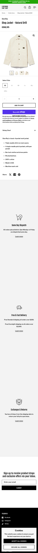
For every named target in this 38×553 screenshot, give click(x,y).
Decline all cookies (19, 547)
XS (5, 85)
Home (3, 13)
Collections (11, 13)
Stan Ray (5, 19)
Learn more (19, 236)
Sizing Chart (7, 130)
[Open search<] (25, 7)
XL (32, 85)
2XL (5, 91)
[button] (33, 99)
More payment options (19, 115)
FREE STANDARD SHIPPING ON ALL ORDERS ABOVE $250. (19, 2)
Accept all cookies (19, 541)
